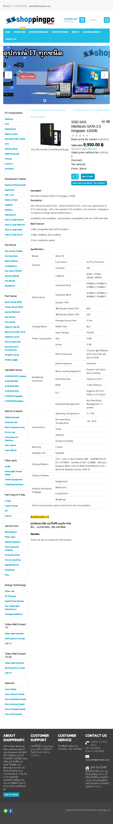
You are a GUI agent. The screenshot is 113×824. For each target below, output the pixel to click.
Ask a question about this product (89, 183)
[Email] (108, 121)
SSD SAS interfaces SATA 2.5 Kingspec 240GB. (91, 110)
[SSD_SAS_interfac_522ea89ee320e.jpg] (50, 134)
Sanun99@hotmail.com (98, 759)
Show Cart (82, 20)
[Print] (103, 121)
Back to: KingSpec (38, 116)
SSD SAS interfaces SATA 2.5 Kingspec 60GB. (48, 110)
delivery (92, 148)
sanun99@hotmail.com (39, 6)
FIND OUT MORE (27, 76)
